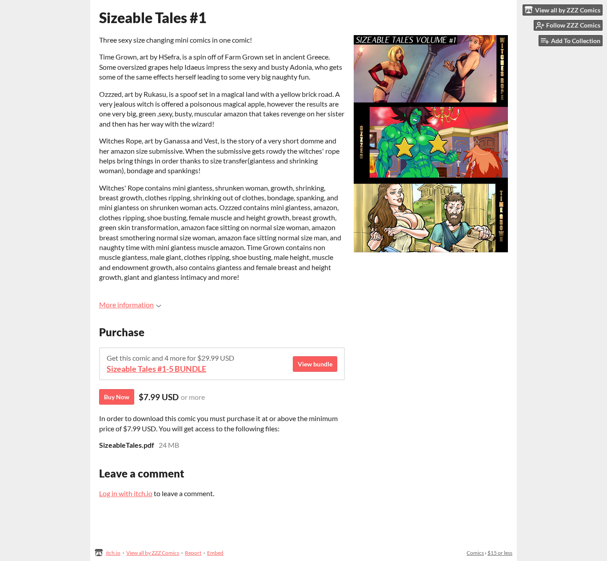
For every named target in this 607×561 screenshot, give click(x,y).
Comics (475, 552)
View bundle (315, 364)
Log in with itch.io (125, 493)
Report (193, 552)
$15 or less (499, 552)
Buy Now (116, 397)
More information (126, 304)
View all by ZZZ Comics (152, 552)
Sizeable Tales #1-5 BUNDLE (156, 369)
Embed (215, 552)
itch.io (113, 552)
